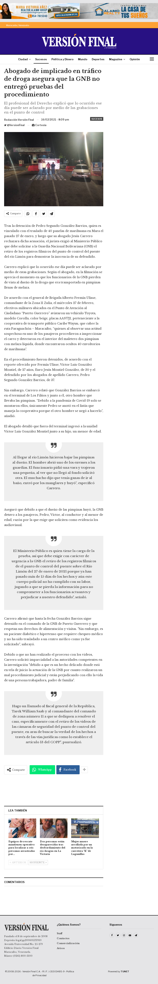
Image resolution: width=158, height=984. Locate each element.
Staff (59, 933)
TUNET (125, 971)
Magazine (115, 59)
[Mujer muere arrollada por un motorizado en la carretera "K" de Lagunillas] (85, 828)
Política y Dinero (62, 59)
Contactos (63, 938)
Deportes (98, 59)
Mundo (82, 59)
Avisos (61, 948)
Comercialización (68, 943)
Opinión (135, 59)
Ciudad (23, 59)
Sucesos (41, 59)
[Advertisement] (54, 790)
